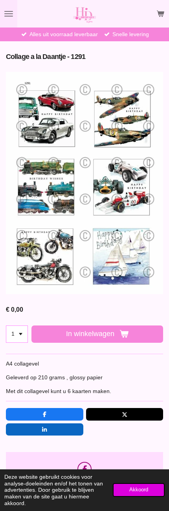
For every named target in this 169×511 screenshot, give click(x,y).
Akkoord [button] (138, 490)
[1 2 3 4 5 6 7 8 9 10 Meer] (17, 334)
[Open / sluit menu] (8, 14)
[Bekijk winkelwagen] (160, 14)
